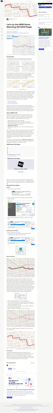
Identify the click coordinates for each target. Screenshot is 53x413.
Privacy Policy (27, 408)
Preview (14, 368)
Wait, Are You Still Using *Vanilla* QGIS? (45, 19)
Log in (44, 1)
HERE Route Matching (12, 101)
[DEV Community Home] (2, 1)
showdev (17, 29)
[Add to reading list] (2, 35)
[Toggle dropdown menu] (36, 375)
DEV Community (14, 404)
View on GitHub (20, 171)
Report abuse (23, 371)
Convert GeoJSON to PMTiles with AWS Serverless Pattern (45, 23)
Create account (48, 1)
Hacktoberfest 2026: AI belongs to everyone (44, 38)
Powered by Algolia (28, 1)
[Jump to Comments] (2, 32)
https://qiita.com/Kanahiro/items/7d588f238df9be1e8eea (18, 33)
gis (10, 29)
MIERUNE (10, 154)
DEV (29, 409)
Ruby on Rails (25, 410)
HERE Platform (17, 232)
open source (21, 409)
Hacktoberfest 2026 (48, 43)
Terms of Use (31, 408)
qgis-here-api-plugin (16, 154)
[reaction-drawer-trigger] (2, 29)
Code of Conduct (18, 371)
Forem (17, 409)
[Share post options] (2, 41)
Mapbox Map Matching (12, 102)
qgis (8, 29)
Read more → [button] (9, 397)
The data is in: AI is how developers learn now (20, 389)
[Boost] (2, 38)
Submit (10, 368)
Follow (45, 7)
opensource (13, 29)
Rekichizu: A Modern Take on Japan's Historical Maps (44, 15)
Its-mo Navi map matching (13, 103)
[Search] (4, 1)
